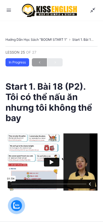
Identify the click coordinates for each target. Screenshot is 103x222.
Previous (39, 62)
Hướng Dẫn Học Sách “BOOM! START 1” (36, 39)
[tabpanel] (51, 162)
